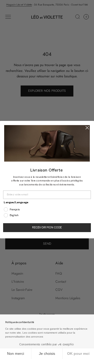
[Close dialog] (87, 127)
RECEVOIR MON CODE (47, 227)
